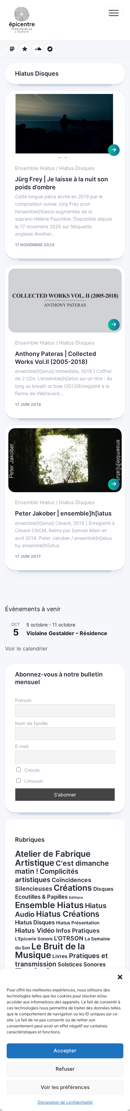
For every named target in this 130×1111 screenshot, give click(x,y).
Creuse (31, 770)
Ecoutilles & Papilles (41, 896)
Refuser (65, 1069)
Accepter (65, 1050)
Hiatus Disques (77, 168)
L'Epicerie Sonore (34, 938)
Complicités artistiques (46, 875)
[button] (120, 977)
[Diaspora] (24, 49)
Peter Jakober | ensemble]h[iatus (63, 513)
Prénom (23, 700)
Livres (60, 956)
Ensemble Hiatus (35, 168)
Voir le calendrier (26, 648)
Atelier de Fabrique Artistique (53, 858)
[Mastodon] (12, 49)
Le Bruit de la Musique (50, 950)
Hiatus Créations (67, 914)
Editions (76, 897)
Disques (103, 889)
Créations (73, 888)
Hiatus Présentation (77, 922)
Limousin (33, 781)
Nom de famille (31, 723)
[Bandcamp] (50, 49)
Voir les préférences (65, 1087)
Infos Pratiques (78, 930)
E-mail (21, 746)
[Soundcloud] (37, 49)
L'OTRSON (68, 938)
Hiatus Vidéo (35, 930)
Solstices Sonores (82, 964)
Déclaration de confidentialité (65, 1102)
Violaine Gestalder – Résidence (66, 633)
